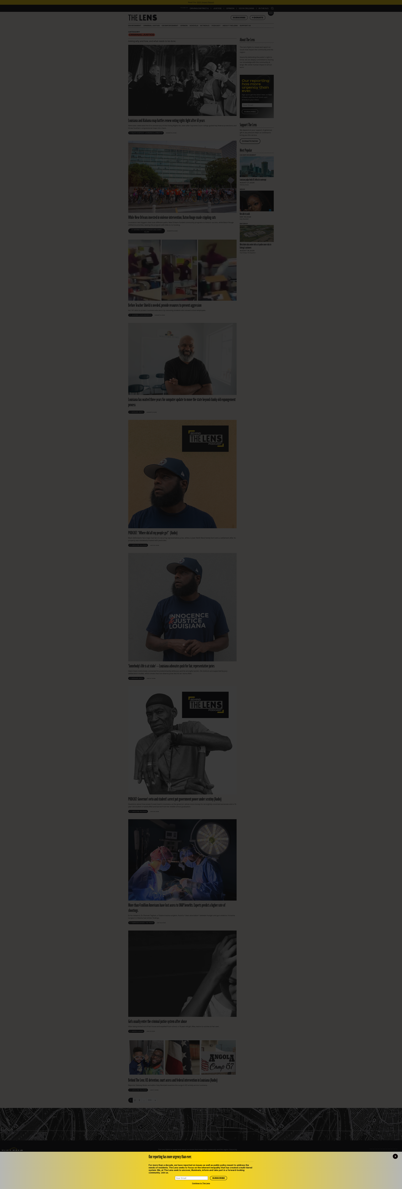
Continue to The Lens (201, 1183)
